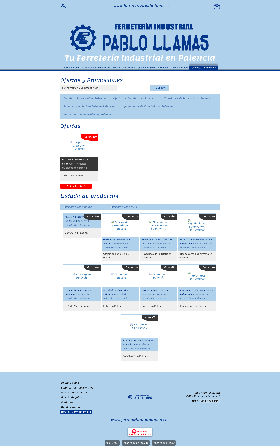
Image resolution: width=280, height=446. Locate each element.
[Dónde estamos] (63, 6)
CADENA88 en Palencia (135, 356)
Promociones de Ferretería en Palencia (89, 106)
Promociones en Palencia (193, 306)
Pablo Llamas (71, 68)
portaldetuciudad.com (140, 434)
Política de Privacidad (135, 443)
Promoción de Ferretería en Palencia (194, 296)
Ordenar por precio (124, 207)
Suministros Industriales (96, 68)
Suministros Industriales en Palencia (88, 114)
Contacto (163, 68)
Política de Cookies (164, 443)
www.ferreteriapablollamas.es (142, 5)
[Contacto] (217, 6)
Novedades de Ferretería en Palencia (188, 98)
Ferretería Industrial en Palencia (85, 98)
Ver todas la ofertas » (76, 186)
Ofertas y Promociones (203, 68)
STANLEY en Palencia (77, 306)
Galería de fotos (146, 68)
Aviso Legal (112, 443)
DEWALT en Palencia (76, 232)
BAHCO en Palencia (73, 175)
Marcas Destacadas (124, 68)
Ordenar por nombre (78, 207)
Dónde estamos (179, 68)
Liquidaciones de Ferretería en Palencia (147, 106)
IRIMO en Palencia (113, 306)
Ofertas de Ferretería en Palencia (134, 98)
